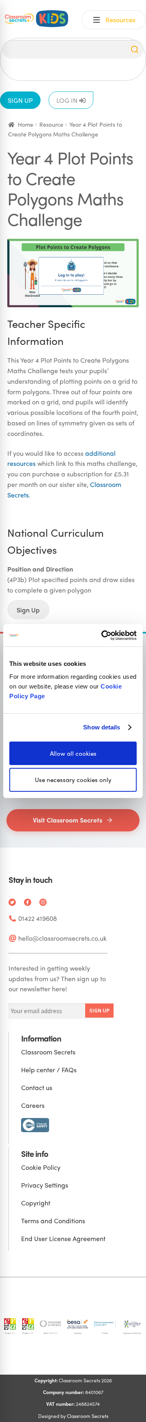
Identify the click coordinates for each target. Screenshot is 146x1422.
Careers (33, 1105)
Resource (51, 124)
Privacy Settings (44, 1185)
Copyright (35, 1202)
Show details (101, 727)
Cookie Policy (40, 1167)
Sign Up (28, 609)
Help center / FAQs (49, 1069)
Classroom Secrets (48, 1051)
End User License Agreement (63, 1238)
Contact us (36, 1087)
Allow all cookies (73, 752)
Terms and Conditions (53, 1220)
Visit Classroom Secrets (67, 820)
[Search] (134, 49)
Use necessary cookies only (73, 779)
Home (25, 124)
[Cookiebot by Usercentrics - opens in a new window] (103, 635)
